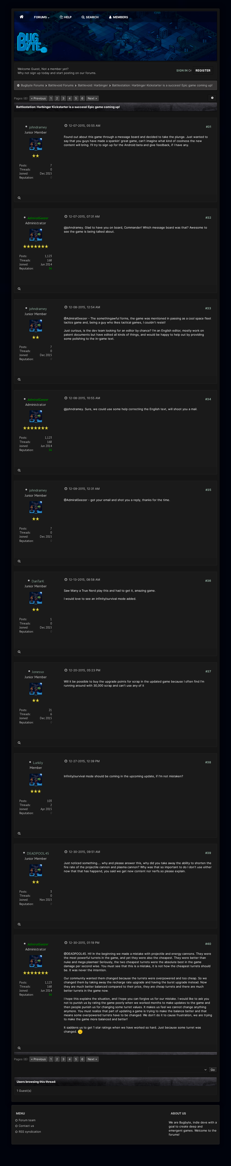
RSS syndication (29, 1131)
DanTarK (38, 581)
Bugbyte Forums (32, 85)
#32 (208, 217)
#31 (208, 126)
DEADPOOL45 (38, 853)
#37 (208, 671)
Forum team (26, 1120)
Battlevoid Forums (61, 85)
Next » (92, 98)
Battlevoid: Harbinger (93, 85)
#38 (208, 762)
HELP (67, 17)
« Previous (38, 98)
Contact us (26, 1126)
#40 (208, 944)
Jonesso (38, 671)
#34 (208, 399)
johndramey (38, 127)
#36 (208, 580)
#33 (208, 308)
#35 (208, 490)
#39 (208, 853)
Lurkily (38, 762)
